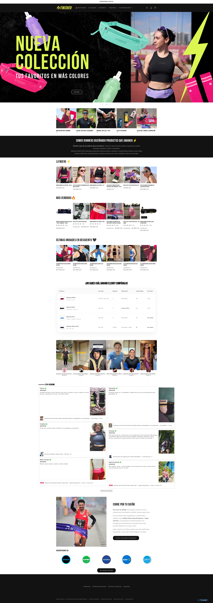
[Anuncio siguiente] (156, 2)
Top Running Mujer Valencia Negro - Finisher (80, 264)
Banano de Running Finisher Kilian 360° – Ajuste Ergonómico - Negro (64, 222)
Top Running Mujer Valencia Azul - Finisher (97, 264)
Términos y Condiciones (115, 586)
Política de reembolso (94, 599)
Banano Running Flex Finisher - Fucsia (64, 185)
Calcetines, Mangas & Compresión (146, 131)
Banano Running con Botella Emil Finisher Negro (147, 222)
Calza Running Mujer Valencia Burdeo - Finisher (148, 264)
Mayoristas (127, 586)
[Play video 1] (64, 355)
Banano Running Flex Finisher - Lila (97, 185)
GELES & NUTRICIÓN (121, 131)
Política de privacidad (106, 599)
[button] (102, 8)
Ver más (76, 92)
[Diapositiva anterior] (103, 104)
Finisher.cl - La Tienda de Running (68, 599)
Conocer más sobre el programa (126, 538)
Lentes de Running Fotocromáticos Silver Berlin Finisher (147, 186)
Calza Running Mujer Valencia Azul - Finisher (130, 264)
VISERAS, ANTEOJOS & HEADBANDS (84, 131)
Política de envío (129, 599)
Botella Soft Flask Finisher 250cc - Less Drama (131, 222)
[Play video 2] (81, 355)
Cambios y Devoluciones (99, 586)
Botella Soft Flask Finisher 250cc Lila (131, 185)
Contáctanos (86, 586)
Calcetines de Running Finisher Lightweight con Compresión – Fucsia (114, 186)
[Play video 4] (115, 355)
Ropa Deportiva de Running (63, 131)
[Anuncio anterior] (56, 2)
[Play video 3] (98, 355)
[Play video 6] (148, 355)
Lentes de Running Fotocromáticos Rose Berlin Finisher (81, 186)
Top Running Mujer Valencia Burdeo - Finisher (63, 264)
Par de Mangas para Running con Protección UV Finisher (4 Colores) (114, 222)
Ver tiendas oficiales (106, 570)
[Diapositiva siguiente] (110, 104)
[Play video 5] (131, 355)
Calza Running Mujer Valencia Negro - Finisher (114, 264)
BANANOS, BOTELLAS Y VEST (103, 131)
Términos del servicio (118, 599)
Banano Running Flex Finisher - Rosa (97, 221)
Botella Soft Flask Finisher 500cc (80, 221)
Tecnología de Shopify (82, 599)
